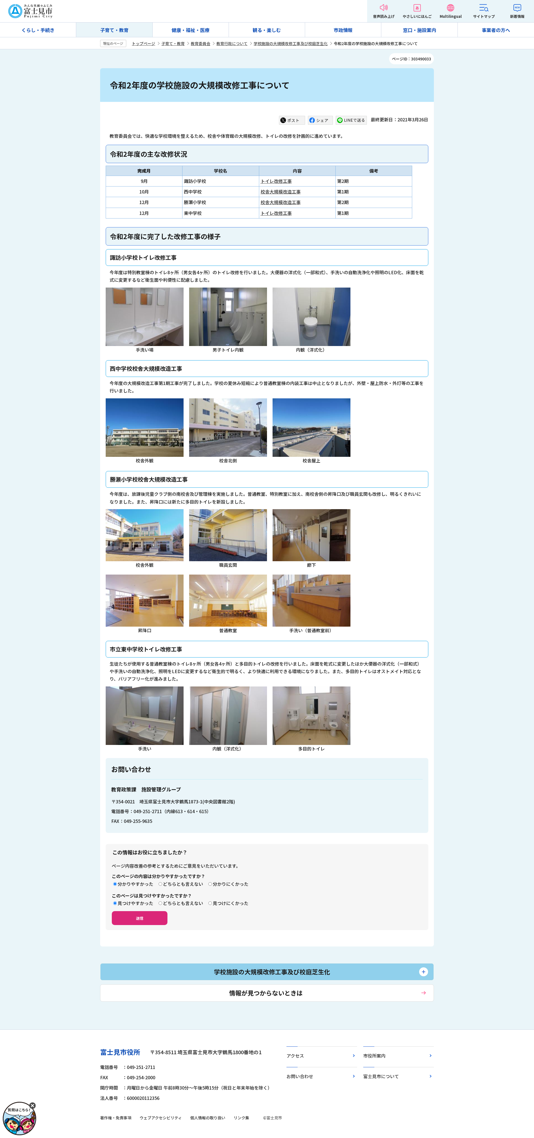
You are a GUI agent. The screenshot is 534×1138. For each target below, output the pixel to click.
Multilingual (451, 16)
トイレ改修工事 (276, 181)
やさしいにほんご (417, 16)
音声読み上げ (384, 16)
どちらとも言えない (183, 884)
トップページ (143, 43)
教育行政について (232, 43)
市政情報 (343, 29)
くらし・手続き (38, 29)
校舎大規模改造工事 (281, 191)
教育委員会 (200, 43)
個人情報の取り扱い (207, 1117)
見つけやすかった (135, 903)
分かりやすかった (135, 884)
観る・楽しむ (267, 29)
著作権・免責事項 (115, 1117)
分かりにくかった (230, 884)
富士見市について (381, 1076)
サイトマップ (484, 16)
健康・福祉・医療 (190, 29)
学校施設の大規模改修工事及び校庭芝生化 (291, 43)
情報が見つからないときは (266, 992)
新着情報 (517, 16)
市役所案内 (374, 1055)
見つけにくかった (230, 903)
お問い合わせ (299, 1076)
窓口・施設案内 (419, 29)
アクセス (295, 1055)
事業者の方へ (496, 29)
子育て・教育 (114, 29)
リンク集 (241, 1117)
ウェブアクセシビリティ (161, 1117)
